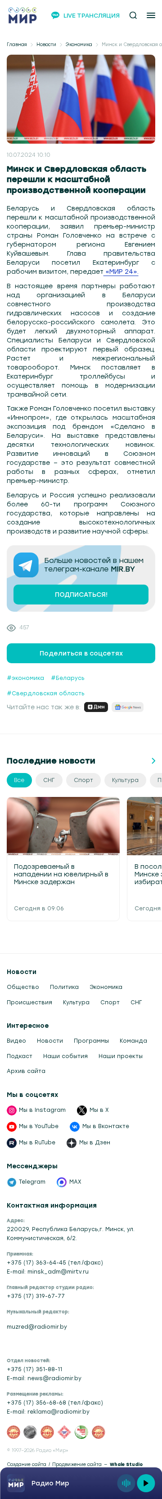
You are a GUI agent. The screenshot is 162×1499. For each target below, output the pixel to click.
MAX (75, 1182)
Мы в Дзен (94, 1142)
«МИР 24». (121, 271)
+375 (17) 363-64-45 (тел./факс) (55, 1263)
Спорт (110, 1002)
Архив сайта (26, 1071)
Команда (133, 1041)
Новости (46, 44)
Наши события (65, 1056)
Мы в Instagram (42, 1110)
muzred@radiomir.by (37, 1327)
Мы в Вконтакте (105, 1126)
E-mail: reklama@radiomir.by (48, 1412)
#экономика (25, 678)
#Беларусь (68, 678)
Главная (17, 44)
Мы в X (99, 1110)
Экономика (79, 44)
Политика (64, 987)
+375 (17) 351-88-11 (34, 1369)
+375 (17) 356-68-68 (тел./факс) (55, 1403)
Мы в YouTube (38, 1126)
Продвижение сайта (77, 1464)
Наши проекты (121, 1056)
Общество (23, 987)
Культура (76, 1002)
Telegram (32, 1182)
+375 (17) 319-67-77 (36, 1296)
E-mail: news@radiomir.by (44, 1378)
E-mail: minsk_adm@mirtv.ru (48, 1272)
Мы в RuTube (37, 1142)
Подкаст (19, 1056)
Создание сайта (26, 1464)
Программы (91, 1041)
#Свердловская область (46, 693)
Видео (16, 1041)
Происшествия (29, 1002)
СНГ (136, 1002)
